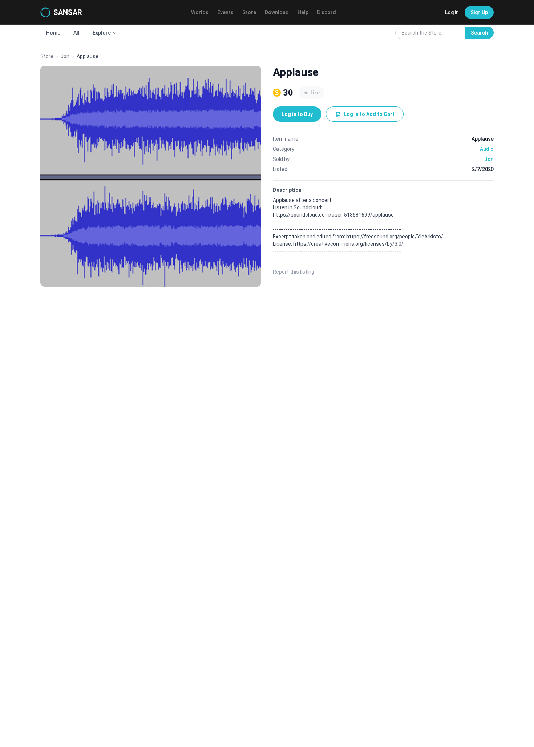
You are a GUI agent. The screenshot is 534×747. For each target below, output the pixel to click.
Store (249, 12)
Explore (102, 33)
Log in (452, 12)
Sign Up (479, 12)
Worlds (200, 12)
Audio (487, 149)
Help (303, 12)
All (76, 33)
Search (479, 33)
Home (53, 33)
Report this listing (293, 272)
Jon (65, 56)
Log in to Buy (297, 114)
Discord (326, 12)
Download (277, 12)
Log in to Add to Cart (369, 114)
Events (225, 12)
